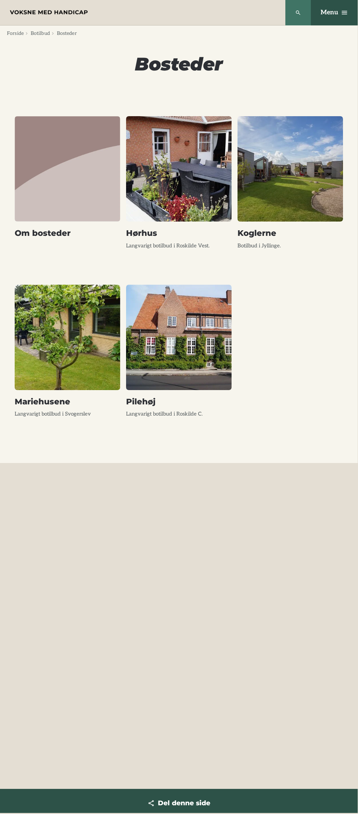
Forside (15, 33)
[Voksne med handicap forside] (49, 12)
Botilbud (40, 33)
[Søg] (298, 12)
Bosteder (67, 33)
